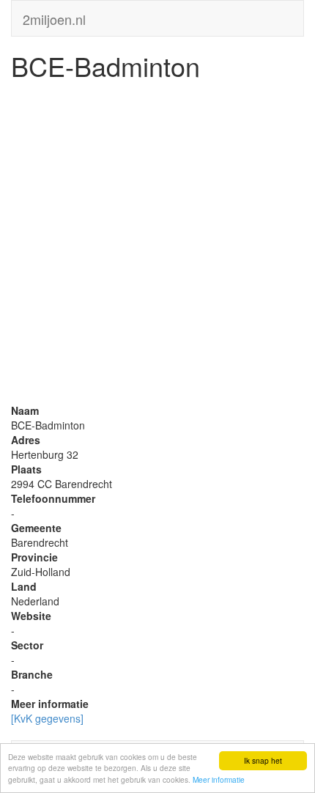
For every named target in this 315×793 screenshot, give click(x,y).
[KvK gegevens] (47, 718)
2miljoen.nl (54, 16)
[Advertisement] (157, 245)
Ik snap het (263, 760)
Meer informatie (219, 779)
